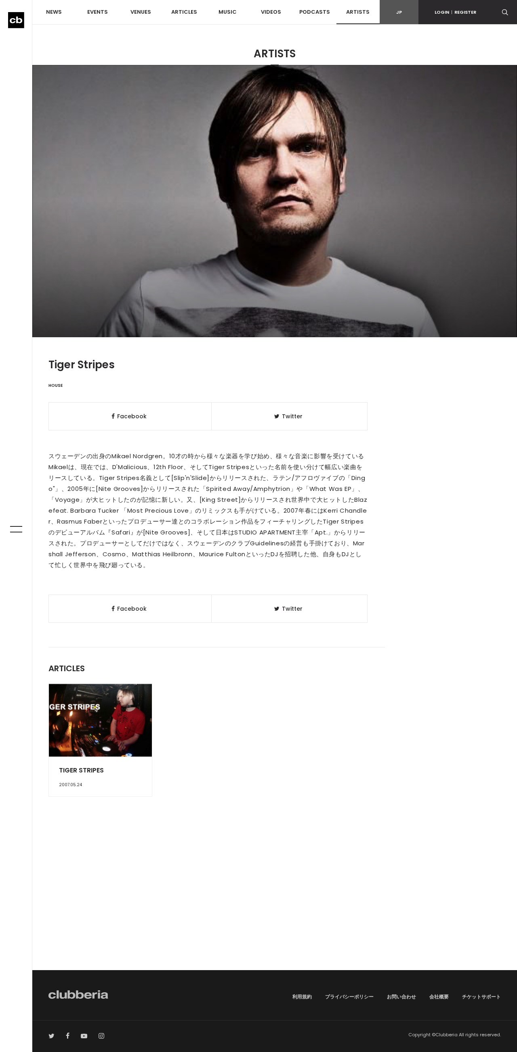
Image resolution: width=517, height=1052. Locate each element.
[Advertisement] (274, 901)
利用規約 (302, 996)
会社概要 (439, 996)
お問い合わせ (401, 996)
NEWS (54, 12)
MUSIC (228, 12)
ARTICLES (184, 12)
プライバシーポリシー (349, 996)
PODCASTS (314, 12)
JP (399, 12)
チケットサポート (481, 996)
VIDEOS (271, 12)
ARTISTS (358, 12)
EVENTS (97, 12)
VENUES (140, 12)
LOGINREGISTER (455, 12)
